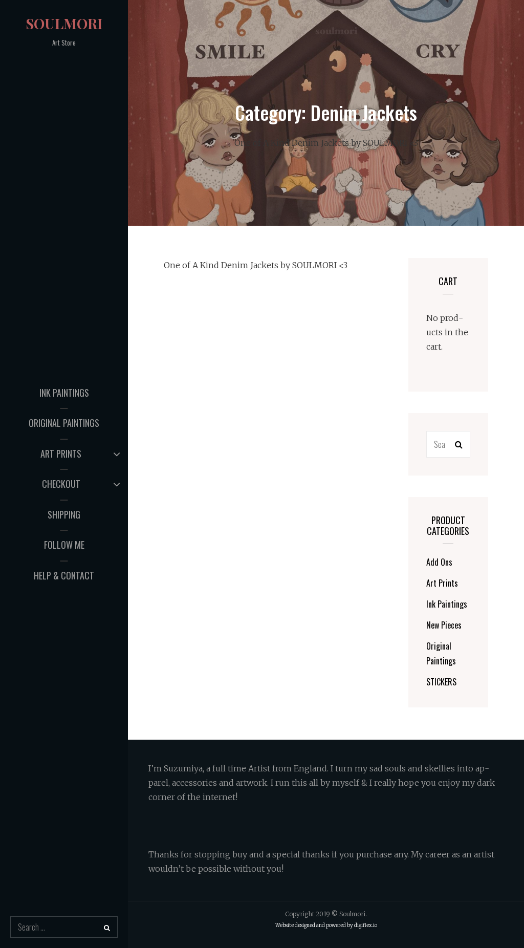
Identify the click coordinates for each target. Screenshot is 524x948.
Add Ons (439, 562)
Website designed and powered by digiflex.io (326, 925)
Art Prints (60, 453)
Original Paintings (64, 422)
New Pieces (444, 625)
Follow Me (64, 544)
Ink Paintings (64, 392)
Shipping (64, 514)
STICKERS (441, 682)
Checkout (61, 483)
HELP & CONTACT (64, 575)
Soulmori (64, 23)
